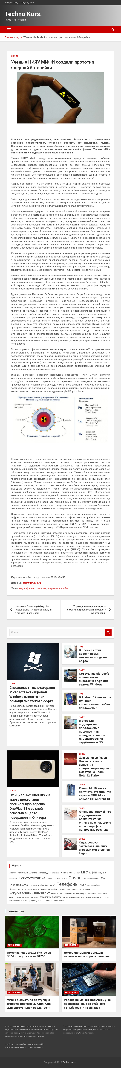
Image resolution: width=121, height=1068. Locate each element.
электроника (59, 901)
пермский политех (50, 897)
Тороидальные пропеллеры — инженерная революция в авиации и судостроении (86, 609)
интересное (76, 889)
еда (68, 889)
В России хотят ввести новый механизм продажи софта (93, 655)
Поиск (108, 632)
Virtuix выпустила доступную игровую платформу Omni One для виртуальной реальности (29, 1003)
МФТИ (93, 872)
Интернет (66, 872)
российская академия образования (77, 897)
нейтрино (102, 893)
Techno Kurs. (23, 14)
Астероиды (43, 873)
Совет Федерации (91, 879)
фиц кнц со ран (36, 900)
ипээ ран (86, 889)
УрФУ (83, 885)
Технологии (15, 911)
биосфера (28, 889)
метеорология (69, 894)
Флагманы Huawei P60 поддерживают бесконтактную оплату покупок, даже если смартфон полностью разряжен (95, 820)
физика (24, 901)
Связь (12, 791)
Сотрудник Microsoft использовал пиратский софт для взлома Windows (94, 679)
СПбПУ (64, 879)
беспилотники (16, 889)
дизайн (62, 889)
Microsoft (23, 872)
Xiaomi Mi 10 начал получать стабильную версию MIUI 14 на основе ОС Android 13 (95, 793)
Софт (12, 683)
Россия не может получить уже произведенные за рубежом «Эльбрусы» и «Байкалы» (87, 1003)
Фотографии (93, 885)
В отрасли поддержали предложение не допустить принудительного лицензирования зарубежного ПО (92, 731)
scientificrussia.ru (32, 582)
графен (54, 889)
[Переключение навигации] (9, 29)
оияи (11, 897)
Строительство (18, 884)
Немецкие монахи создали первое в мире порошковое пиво (87, 954)
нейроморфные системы (86, 894)
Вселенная (54, 873)
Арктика (33, 873)
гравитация (45, 889)
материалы (56, 893)
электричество (38, 588)
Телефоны (68, 884)
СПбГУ (57, 879)
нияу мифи (24, 588)
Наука (14, 56)
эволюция (48, 901)
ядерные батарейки (57, 588)
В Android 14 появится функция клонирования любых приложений (95, 702)
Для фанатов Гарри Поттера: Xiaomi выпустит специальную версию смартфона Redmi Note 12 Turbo (94, 766)
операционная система (26, 897)
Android (12, 873)
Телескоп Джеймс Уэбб (42, 885)
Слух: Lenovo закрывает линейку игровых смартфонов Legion (94, 848)
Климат (76, 873)
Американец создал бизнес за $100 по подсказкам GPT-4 (29, 954)
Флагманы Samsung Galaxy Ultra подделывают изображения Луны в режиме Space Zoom (33, 609)
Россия (50, 879)
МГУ (84, 872)
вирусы (36, 889)
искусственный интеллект (29, 893)
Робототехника (32, 878)
